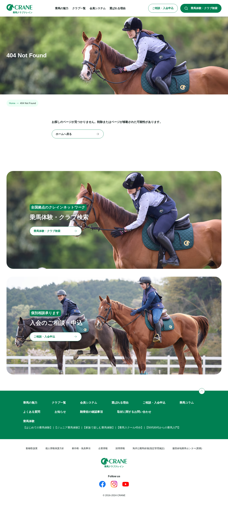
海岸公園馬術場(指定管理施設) (149, 448)
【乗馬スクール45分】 (130, 427)
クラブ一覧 (59, 402)
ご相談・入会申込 (154, 402)
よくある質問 (31, 411)
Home (12, 103)
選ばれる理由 (120, 402)
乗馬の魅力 (30, 402)
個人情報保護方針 (54, 448)
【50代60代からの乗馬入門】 (163, 427)
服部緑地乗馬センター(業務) (187, 448)
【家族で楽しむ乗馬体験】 (99, 427)
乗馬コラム (187, 402)
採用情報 (120, 448)
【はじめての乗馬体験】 (38, 427)
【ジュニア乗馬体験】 (67, 427)
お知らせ (60, 411)
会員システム (88, 402)
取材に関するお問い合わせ (134, 411)
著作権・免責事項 (81, 448)
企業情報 (103, 448)
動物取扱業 (32, 448)
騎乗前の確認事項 (91, 411)
